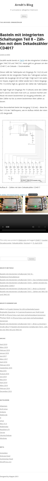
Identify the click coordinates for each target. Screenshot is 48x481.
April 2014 (3, 382)
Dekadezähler (17, 243)
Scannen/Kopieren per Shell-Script (31, 312)
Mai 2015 (3, 371)
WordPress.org (5, 462)
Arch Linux (4, 409)
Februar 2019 (5, 350)
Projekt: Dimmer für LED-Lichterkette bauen (23, 309)
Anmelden (4, 453)
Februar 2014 (5, 388)
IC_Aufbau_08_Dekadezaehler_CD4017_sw (13, 195)
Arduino (3, 412)
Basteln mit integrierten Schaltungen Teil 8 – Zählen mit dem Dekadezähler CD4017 (24, 41)
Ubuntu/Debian (6, 435)
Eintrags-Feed (5, 456)
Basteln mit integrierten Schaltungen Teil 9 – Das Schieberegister (24, 280)
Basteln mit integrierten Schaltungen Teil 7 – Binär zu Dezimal (22, 288)
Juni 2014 (3, 377)
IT (0, 418)
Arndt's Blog (24, 5)
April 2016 (3, 362)
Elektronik (22, 240)
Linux (2, 421)
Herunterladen (33, 195)
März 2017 (4, 359)
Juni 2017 (3, 356)
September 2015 (6, 368)
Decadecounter (6, 243)
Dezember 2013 (6, 391)
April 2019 (3, 344)
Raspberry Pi (5, 429)
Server (2, 432)
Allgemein (3, 406)
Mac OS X (3, 424)
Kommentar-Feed (6, 459)
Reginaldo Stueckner (8, 312)
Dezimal (27, 243)
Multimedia (4, 426)
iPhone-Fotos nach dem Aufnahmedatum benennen (26, 315)
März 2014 (4, 385)
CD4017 (38, 240)
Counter (44, 240)
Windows (3, 438)
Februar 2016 (5, 365)
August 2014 (4, 374)
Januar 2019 (4, 353)
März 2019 (4, 347)
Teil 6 (22, 60)
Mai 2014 (3, 379)
